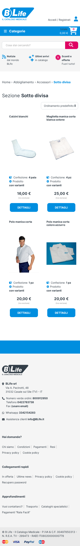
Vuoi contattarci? (12, 506)
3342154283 (27, 412)
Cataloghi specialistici (54, 506)
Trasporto (32, 506)
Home (6, 82)
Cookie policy (31, 452)
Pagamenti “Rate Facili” (16, 512)
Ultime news (24, 476)
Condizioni (23, 446)
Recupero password (14, 482)
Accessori (44, 82)
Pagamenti (40, 446)
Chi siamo (8, 446)
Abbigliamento (23, 82)
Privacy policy (10, 452)
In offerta (7, 476)
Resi (52, 446)
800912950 (40, 398)
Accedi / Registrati (59, 19)
